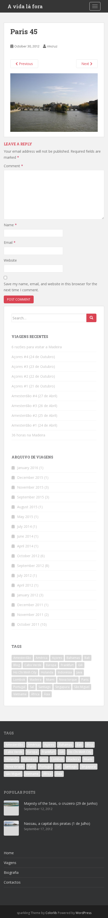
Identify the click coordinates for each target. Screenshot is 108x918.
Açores (57, 658)
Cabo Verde (32, 665)
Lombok (19, 679)
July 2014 (24, 526)
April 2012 (25, 585)
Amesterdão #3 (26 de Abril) (34, 405)
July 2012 (24, 575)
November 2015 (30, 487)
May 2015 (25, 516)
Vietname (20, 694)
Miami (50, 679)
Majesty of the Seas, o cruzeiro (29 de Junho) (60, 803)
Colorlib (51, 913)
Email (10, 242)
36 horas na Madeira (28, 435)
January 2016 (27, 467)
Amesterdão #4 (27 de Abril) (34, 395)
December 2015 (30, 477)
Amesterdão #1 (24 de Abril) (34, 425)
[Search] (91, 318)
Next (85, 63)
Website (10, 260)
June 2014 (25, 536)
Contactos (12, 882)
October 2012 (28, 555)
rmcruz (52, 46)
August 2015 (27, 506)
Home (9, 852)
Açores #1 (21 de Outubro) (33, 386)
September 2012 (30, 565)
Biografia (11, 872)
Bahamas (73, 658)
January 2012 (27, 595)
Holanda (47, 672)
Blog (16, 665)
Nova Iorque (68, 679)
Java (79, 672)
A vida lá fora (25, 6)
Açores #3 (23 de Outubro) (33, 366)
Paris (84, 679)
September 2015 (30, 497)
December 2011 (30, 604)
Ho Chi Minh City (24, 672)
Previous (25, 63)
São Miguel (81, 687)
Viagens (10, 862)
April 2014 (25, 546)
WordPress (83, 913)
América (41, 658)
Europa (51, 665)
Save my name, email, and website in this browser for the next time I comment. (50, 286)
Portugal (19, 687)
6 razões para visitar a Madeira (37, 347)
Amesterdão (22, 658)
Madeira (35, 679)
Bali (87, 658)
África (35, 694)
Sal (32, 687)
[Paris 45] (54, 102)
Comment (13, 165)
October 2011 (28, 624)
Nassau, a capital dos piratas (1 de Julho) (57, 823)
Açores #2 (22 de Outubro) (33, 376)
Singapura (62, 687)
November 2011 (30, 614)
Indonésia (65, 672)
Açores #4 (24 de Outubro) (33, 356)
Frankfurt (67, 665)
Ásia (47, 694)
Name (10, 224)
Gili (80, 665)
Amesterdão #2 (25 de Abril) (34, 415)
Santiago (44, 687)
